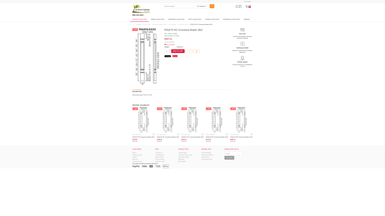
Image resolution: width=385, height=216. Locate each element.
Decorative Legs (183, 24)
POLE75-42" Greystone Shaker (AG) (192, 137)
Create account (137, 155)
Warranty (181, 159)
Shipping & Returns (207, 155)
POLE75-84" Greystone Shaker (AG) (217, 137)
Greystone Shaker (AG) (159, 24)
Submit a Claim (160, 161)
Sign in (134, 153)
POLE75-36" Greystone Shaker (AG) (168, 137)
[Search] (212, 6)
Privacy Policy (159, 159)
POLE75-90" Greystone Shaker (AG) (241, 137)
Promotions (247, 1)
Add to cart (178, 51)
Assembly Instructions (185, 155)
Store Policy (205, 157)
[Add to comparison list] (196, 51)
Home (133, 24)
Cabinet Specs (182, 153)
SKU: (165, 33)
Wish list (135, 159)
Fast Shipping (159, 155)
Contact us (158, 153)
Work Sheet (182, 161)
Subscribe (229, 157)
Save (176, 56)
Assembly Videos (183, 157)
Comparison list (137, 161)
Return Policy (159, 157)
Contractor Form (206, 159)
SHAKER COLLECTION (143, 24)
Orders (134, 157)
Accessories (172, 24)
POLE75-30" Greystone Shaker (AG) (143, 137)
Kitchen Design (206, 153)
